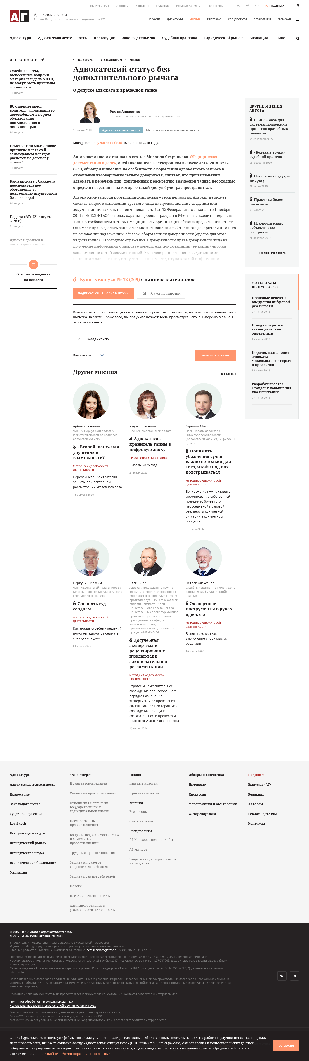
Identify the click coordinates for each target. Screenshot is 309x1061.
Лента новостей (27, 60)
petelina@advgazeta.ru (102, 950)
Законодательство (138, 37)
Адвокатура (20, 37)
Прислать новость (144, 793)
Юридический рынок (223, 37)
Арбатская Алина (86, 426)
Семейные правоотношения (93, 793)
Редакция (162, 6)
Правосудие (104, 37)
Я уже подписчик (165, 293)
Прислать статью (215, 355)
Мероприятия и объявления (213, 804)
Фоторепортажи (202, 814)
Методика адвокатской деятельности (172, 130)
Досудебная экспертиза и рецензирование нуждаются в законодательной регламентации (148, 653)
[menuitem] (20, 38)
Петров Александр (200, 583)
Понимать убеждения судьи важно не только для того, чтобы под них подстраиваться (208, 461)
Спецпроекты (237, 19)
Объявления (262, 19)
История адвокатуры (27, 833)
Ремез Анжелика (125, 111)
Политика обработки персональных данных (41, 1002)
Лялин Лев (137, 583)
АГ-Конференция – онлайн (151, 839)
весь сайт (284, 19)
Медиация (259, 37)
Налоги (76, 886)
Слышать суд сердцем (89, 606)
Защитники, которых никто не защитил (152, 861)
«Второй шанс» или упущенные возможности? (96, 452)
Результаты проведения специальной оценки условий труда (53, 1005)
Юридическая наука (27, 853)
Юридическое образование (33, 862)
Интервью (214, 19)
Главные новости (143, 783)
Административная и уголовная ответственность (92, 907)
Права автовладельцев (88, 783)
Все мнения (228, 373)
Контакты (142, 6)
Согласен (286, 1045)
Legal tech (18, 823)
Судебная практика (179, 37)
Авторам (122, 6)
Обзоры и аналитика (206, 775)
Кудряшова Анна (142, 426)
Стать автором (111, 59)
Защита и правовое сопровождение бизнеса (89, 864)
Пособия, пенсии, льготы (90, 896)
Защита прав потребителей (92, 876)
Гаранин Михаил (199, 426)
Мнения (195, 19)
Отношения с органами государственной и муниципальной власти (89, 807)
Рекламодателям (188, 6)
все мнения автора (272, 253)
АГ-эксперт (138, 849)
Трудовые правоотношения (92, 852)
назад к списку (98, 339)
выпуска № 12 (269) (106, 143)
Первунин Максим (87, 583)
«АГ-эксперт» (81, 775)
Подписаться (103, 293)
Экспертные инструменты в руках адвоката (209, 609)
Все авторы (215, 6)
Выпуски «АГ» (100, 6)
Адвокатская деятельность (62, 37)
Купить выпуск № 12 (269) (110, 279)
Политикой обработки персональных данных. (73, 1054)
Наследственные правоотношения (84, 823)
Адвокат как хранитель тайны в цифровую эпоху (150, 444)
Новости (154, 19)
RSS (257, 5)
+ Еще (280, 37)
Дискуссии (175, 19)
